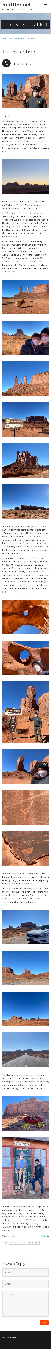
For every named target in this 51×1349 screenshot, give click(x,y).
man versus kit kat (15, 38)
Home (4, 38)
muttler (20, 64)
